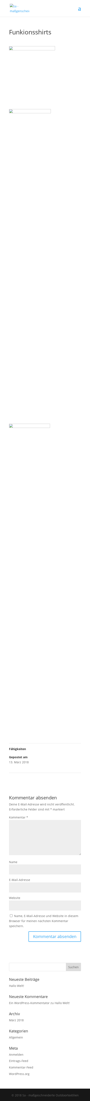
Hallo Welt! (16, 986)
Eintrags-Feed (18, 1061)
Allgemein (16, 1037)
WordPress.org (19, 1074)
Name (13, 862)
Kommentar (18, 817)
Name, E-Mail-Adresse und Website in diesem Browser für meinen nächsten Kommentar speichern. (43, 921)
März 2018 (16, 1020)
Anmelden (16, 1055)
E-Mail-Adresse (19, 880)
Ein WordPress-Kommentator (29, 1003)
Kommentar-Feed (21, 1067)
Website (14, 898)
